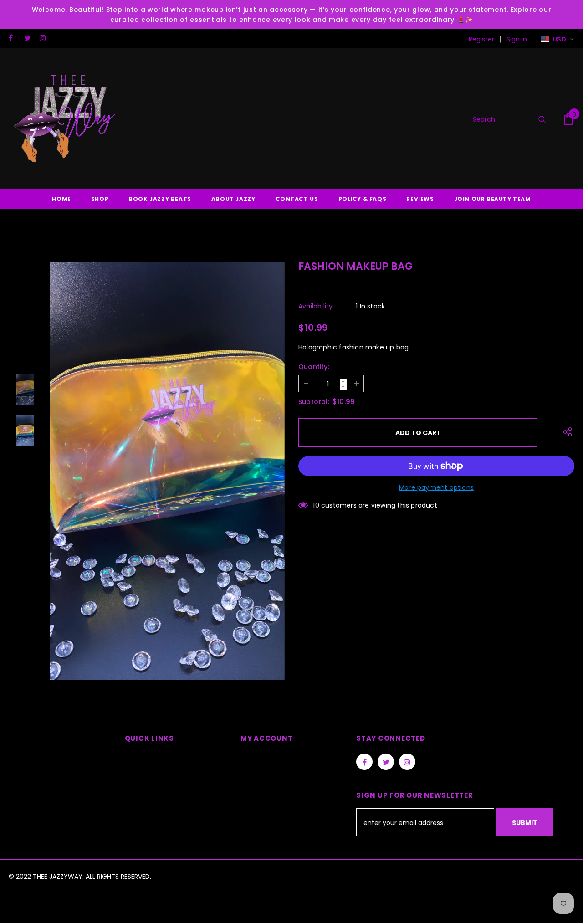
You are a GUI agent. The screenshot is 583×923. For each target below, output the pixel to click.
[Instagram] (45, 38)
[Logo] (66, 119)
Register (481, 39)
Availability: (316, 306)
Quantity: (313, 366)
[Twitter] (30, 38)
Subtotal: (313, 401)
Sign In (516, 39)
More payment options (436, 487)
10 (316, 505)
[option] (167, 471)
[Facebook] (14, 38)
